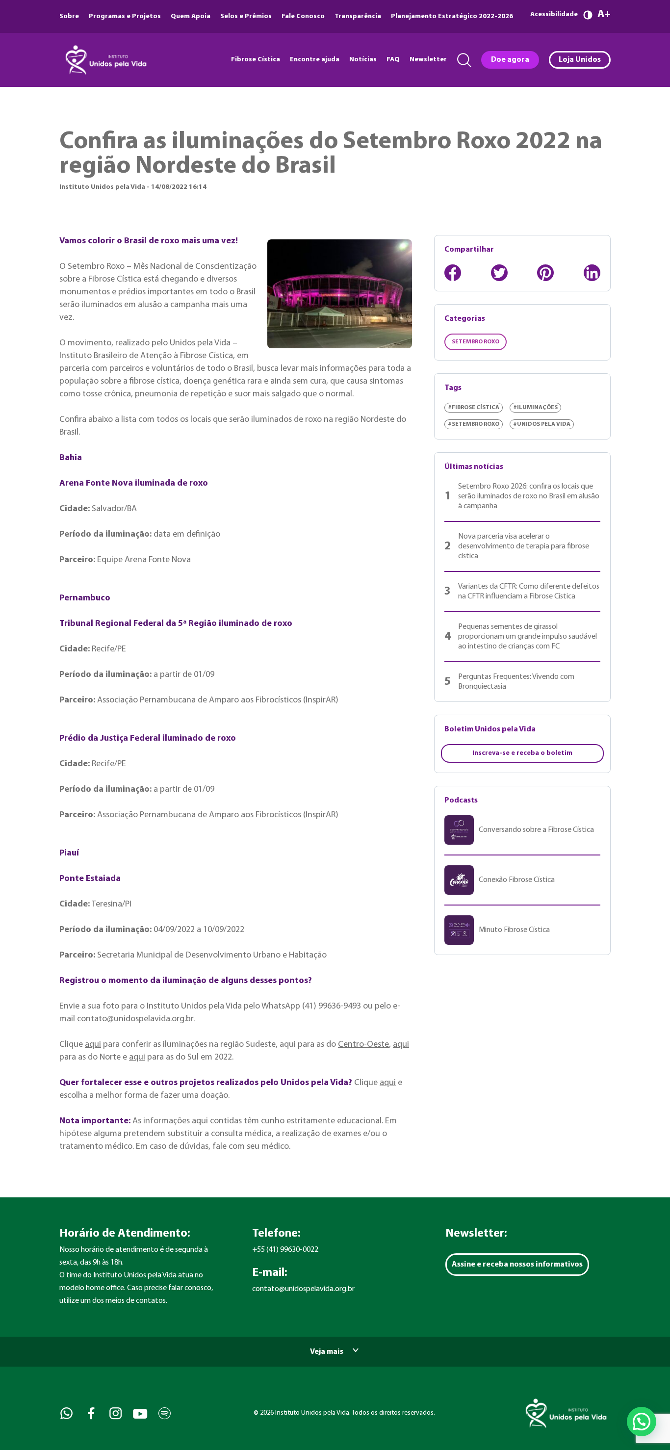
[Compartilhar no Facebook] (452, 272)
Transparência (358, 16)
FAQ (393, 59)
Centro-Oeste (363, 1044)
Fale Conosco (303, 16)
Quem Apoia (190, 16)
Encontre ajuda (314, 59)
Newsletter (428, 59)
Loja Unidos (580, 60)
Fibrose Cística (255, 59)
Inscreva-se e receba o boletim (522, 753)
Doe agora (510, 60)
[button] (641, 1421)
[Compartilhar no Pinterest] (545, 272)
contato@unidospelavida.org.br (135, 1019)
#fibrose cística (473, 408)
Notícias (363, 59)
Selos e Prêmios (246, 16)
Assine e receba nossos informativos (517, 1265)
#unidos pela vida (541, 424)
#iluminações (535, 408)
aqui (93, 1044)
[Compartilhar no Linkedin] (592, 272)
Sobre (69, 16)
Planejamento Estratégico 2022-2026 (452, 16)
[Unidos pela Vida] (105, 60)
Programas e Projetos (125, 16)
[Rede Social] (65, 1413)
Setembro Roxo (475, 342)
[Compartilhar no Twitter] (499, 272)
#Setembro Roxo (473, 424)
